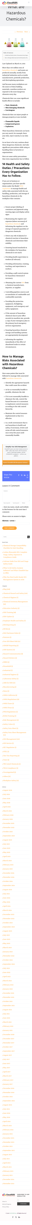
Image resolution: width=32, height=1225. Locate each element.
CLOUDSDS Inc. (13, 1213)
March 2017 (7, 1076)
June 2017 (6, 1064)
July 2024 (6, 894)
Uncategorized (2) (9, 772)
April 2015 (6, 1163)
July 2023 (6, 935)
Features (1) (7, 637)
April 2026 (7, 807)
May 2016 (6, 1117)
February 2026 (8, 815)
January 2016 (8, 1134)
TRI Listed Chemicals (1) (12, 764)
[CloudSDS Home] (9, 3)
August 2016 (7, 1105)
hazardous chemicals (9, 70)
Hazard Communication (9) (13, 654)
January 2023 (8, 952)
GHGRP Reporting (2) (10, 646)
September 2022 (9, 964)
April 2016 (6, 1122)
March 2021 (7, 1022)
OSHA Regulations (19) (11, 699)
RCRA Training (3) (9, 716)
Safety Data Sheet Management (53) (14, 734)
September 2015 (9, 1150)
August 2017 (7, 1055)
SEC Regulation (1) (9, 747)
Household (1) (8, 666)
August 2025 (7, 840)
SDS (23, 283)
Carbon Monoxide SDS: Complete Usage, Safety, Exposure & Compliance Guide (15, 554)
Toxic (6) (6, 760)
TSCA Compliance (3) (10, 768)
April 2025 (6, 857)
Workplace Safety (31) (11, 781)
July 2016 (6, 1109)
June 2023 (6, 939)
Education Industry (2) (11, 608)
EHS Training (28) (9, 612)
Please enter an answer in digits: (14, 516)
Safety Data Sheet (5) (10, 728)
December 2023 (8, 914)
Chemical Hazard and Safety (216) (15, 593)
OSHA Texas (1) (8, 708)
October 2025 (8, 832)
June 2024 (6, 898)
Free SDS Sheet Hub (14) (11, 641)
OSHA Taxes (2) (8, 704)
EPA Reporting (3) (9, 625)
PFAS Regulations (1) (10, 712)
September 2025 (9, 836)
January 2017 (8, 1084)
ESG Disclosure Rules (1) (11, 633)
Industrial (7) (8, 670)
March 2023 (7, 948)
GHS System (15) (9, 650)
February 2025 (8, 865)
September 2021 (9, 1006)
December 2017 (8, 1039)
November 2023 (8, 919)
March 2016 (7, 1126)
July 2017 (6, 1059)
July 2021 (6, 1014)
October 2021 (8, 1001)
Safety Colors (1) (9, 724)
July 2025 (6, 844)
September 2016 (9, 1101)
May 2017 (6, 1068)
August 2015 (7, 1155)
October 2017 (8, 1047)
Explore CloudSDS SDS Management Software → (16, 462)
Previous (20, 32)
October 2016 (8, 1097)
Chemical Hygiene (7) (10, 598)
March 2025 (7, 861)
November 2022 (8, 956)
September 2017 (9, 1051)
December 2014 (8, 1179)
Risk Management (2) (11, 720)
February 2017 (8, 1080)
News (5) (6, 691)
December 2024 (8, 873)
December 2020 (8, 1035)
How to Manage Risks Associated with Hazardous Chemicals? (17, 57)
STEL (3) (6, 752)
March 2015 (7, 1167)
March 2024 (7, 910)
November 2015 (8, 1142)
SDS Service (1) (8, 743)
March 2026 (7, 811)
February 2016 (8, 1130)
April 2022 (6, 977)
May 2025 (6, 852)
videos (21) (6, 776)
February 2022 (8, 985)
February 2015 (8, 1171)
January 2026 (8, 819)
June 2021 (6, 1018)
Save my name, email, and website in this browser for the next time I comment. (15, 509)
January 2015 (8, 1175)
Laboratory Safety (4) (10, 679)
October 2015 (8, 1146)
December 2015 (8, 1138)
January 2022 (8, 989)
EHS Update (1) (8, 617)
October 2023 (8, 923)
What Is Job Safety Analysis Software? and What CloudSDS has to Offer (15, 570)
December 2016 (8, 1088)
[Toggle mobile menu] (29, 2)
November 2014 (8, 1184)
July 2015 (6, 1159)
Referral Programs (6, 1204)
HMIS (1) (6, 662)
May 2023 (6, 943)
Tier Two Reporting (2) (11, 756)
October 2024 (8, 881)
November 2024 (8, 877)
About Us (4, 1201)
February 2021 (8, 1026)
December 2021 (8, 993)
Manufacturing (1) (9, 687)
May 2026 (6, 803)
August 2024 (7, 890)
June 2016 (6, 1113)
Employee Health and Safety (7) (14, 621)
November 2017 (8, 1043)
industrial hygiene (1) (10, 675)
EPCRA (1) (6, 629)
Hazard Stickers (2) (10, 658)
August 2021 (7, 1010)
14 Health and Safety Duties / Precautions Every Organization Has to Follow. (17, 55)
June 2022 (6, 972)
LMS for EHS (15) (9, 683)
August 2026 (7, 790)
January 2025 (8, 869)
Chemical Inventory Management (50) (15, 603)
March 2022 (7, 981)
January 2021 (8, 1030)
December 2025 (8, 823)
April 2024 (7, 906)
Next (26, 32)
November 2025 (8, 828)
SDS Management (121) (11, 739)
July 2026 (6, 794)
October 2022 (8, 960)
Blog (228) (6, 589)
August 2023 (7, 931)
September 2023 (9, 927)
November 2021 (8, 997)
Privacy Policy (5, 1207)
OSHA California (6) (10, 695)
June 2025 (6, 848)
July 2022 (6, 968)
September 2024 (9, 886)
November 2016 (8, 1093)
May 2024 (6, 902)
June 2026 (6, 799)
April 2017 (6, 1072)
